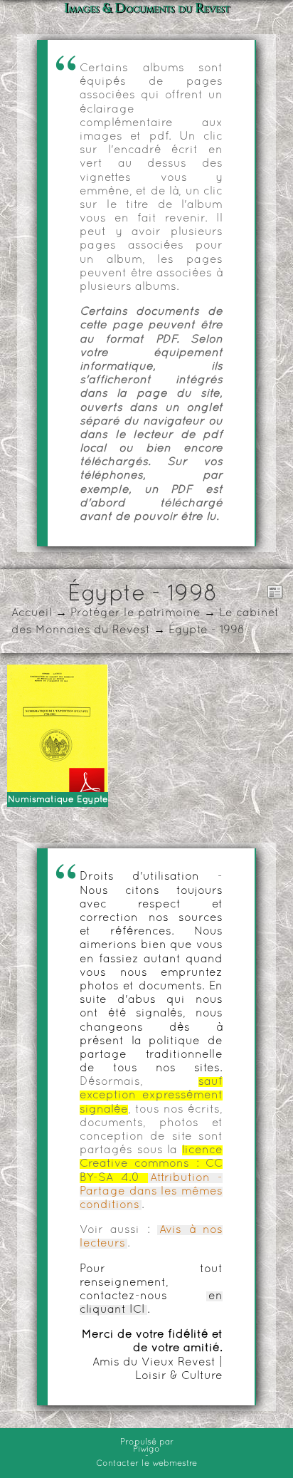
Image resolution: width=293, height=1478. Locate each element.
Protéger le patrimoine (135, 613)
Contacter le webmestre (146, 1463)
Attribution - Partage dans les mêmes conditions (151, 1191)
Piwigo (146, 1449)
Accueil (31, 613)
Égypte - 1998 (207, 630)
